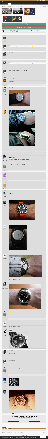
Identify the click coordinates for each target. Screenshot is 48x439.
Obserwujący (42, 30)
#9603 (45, 52)
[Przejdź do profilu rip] (4, 175)
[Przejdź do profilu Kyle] (4, 90)
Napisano (11, 35)
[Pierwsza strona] (2, 413)
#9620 (45, 329)
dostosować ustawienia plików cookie (25, 437)
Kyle (5, 87)
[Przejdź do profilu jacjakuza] (4, 38)
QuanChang (5, 329)
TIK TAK (5, 152)
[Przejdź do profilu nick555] (4, 202)
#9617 (45, 282)
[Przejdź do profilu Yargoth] (4, 166)
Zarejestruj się (43, 0)
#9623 (45, 367)
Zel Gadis (5, 77)
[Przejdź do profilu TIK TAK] (4, 156)
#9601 (45, 35)
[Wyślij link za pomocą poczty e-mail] (4, 427)
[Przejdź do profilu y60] (4, 379)
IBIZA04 (5, 282)
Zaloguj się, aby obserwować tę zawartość (36, 30)
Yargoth (5, 163)
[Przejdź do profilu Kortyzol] (4, 391)
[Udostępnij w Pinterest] (5, 427)
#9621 (45, 350)
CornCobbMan (5, 190)
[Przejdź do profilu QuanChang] (4, 331)
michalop (9, 31)
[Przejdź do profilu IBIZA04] (4, 284)
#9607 (45, 87)
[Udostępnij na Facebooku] (3, 427)
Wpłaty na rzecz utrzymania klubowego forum (24, 24)
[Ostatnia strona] (22, 413)
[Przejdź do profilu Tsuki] (4, 185)
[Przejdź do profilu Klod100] (4, 111)
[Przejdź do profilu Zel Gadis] (4, 80)
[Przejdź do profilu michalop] (3, 31)
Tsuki (5, 182)
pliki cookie (10, 437)
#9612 (45, 182)
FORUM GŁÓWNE (16, 31)
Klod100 (5, 109)
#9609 (45, 152)
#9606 (45, 77)
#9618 (45, 311)
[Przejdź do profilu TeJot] (4, 255)
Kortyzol (5, 389)
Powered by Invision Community (24, 435)
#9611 (45, 172)
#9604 (45, 60)
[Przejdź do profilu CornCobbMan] (4, 193)
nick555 (5, 199)
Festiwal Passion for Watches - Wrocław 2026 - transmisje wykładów (24, 27)
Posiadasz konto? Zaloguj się (37, 0)
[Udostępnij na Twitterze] (2, 427)
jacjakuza (5, 35)
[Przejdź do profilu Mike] (4, 226)
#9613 (45, 190)
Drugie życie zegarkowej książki (24, 23)
